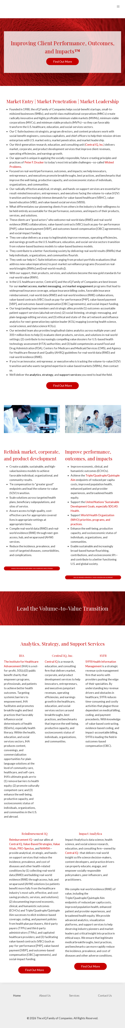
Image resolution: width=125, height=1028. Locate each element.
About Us (45, 995)
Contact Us (105, 995)
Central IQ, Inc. (94, 144)
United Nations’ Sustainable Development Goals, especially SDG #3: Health (95, 506)
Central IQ (51, 661)
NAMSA (45, 848)
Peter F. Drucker (34, 162)
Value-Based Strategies (37, 844)
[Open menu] (118, 6)
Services (74, 995)
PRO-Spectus (25, 848)
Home (17, 995)
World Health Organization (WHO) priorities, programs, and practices (92, 519)
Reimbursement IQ (20, 839)
